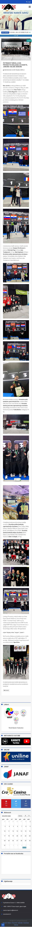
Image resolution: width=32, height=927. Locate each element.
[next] (29, 816)
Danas (20, 815)
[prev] (25, 816)
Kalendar (20, 923)
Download (26, 923)
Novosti (7, 690)
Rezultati (14, 923)
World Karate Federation (16, 728)
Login (29, 2)
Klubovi (10, 923)
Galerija (16, 925)
